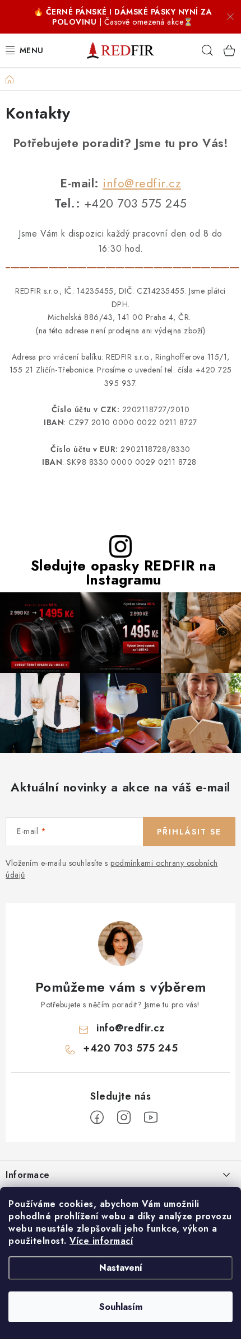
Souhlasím (120, 1306)
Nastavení (120, 1267)
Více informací (101, 1240)
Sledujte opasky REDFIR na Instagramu (123, 573)
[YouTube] (150, 1117)
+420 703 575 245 (130, 1048)
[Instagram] (124, 1117)
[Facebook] (97, 1117)
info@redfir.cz (142, 183)
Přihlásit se (189, 831)
